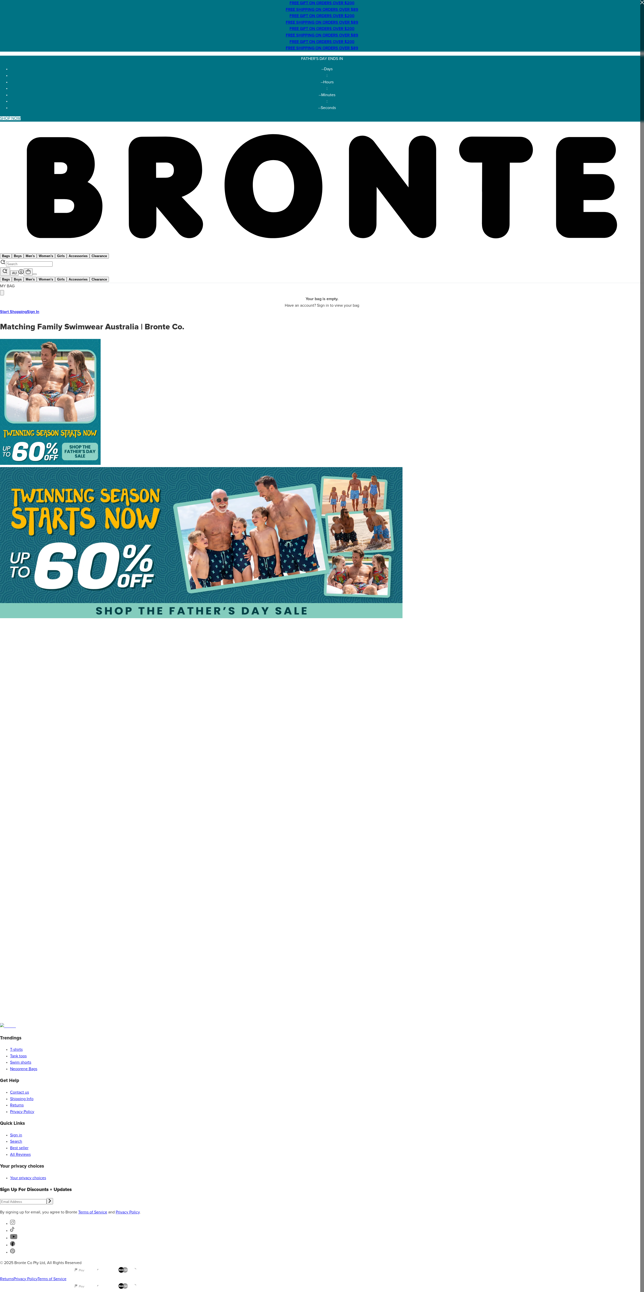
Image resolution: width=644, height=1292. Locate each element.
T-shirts (16, 1049)
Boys (18, 256)
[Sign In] (21, 273)
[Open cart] (28, 272)
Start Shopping (13, 311)
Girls (61, 256)
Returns (17, 1105)
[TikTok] (12, 1231)
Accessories (78, 256)
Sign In (33, 311)
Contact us (19, 1092)
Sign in (16, 1135)
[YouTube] (13, 1238)
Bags (6, 256)
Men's (30, 256)
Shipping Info (21, 1099)
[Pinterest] (12, 1252)
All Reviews (20, 1155)
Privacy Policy (22, 1112)
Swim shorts (20, 1062)
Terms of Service (92, 1212)
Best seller (19, 1148)
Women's (46, 256)
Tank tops (18, 1056)
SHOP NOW (10, 118)
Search (16, 1141)
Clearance (99, 256)
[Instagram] (12, 1223)
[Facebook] (12, 1245)
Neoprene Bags (23, 1069)
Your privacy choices (28, 1178)
